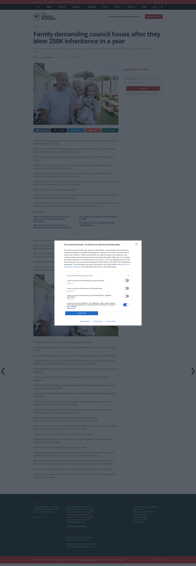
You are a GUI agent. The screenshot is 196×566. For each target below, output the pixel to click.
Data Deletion (85, 321)
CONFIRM (81, 313)
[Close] (137, 245)
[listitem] (98, 275)
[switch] (126, 280)
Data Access (98, 321)
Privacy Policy (111, 321)
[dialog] (98, 283)
